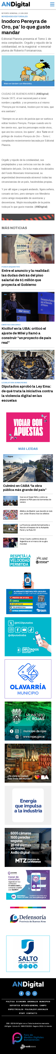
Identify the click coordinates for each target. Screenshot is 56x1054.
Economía (21, 1002)
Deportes (15, 1005)
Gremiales (32, 1002)
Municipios (44, 1002)
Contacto (31, 1013)
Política (10, 1002)
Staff (22, 1013)
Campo (43, 1005)
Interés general (29, 1005)
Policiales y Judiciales (36, 1009)
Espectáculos (15, 1009)
